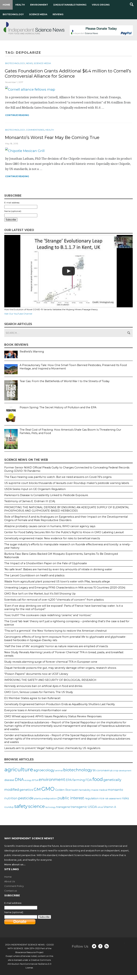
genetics (26, 789)
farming (78, 780)
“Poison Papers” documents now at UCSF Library (36, 674)
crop (115, 770)
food (97, 779)
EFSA (35, 780)
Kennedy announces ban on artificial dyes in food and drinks (43, 686)
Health (20, 4)
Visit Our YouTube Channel (18, 313)
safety (21, 806)
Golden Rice (63, 789)
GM (37, 789)
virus (100, 807)
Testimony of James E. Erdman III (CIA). (29, 501)
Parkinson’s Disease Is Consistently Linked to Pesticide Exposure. (46, 495)
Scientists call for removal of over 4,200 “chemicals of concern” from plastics (54, 599)
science (36, 806)
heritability (85, 790)
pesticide (26, 798)
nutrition (11, 798)
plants (37, 798)
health (74, 790)
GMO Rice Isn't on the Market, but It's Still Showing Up (40, 593)
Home (6, 4)
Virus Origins (101, 4)
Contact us (10, 890)
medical (103, 790)
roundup (9, 807)
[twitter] (94, 946)
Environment (39, 4)
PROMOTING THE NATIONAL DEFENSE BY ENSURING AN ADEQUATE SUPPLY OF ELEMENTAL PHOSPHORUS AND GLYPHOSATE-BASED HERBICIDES (66, 509)
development (125, 771)
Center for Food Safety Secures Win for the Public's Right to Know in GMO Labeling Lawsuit (64, 532)
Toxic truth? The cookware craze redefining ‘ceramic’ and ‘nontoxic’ (47, 615)
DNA (19, 779)
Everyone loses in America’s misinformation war (35, 710)
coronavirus (104, 770)
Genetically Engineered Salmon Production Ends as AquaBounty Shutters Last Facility (59, 704)
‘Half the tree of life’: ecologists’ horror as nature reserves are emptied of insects (56, 646)
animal (59, 770)
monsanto (115, 789)
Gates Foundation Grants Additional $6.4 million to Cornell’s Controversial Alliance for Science (68, 73)
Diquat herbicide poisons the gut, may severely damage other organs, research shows (60, 667)
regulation (92, 798)
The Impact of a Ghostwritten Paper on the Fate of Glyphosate (45, 563)
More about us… (14, 864)
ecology (28, 780)
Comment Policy (14, 886)
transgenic (79, 807)
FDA (88, 780)
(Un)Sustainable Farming (70, 4)
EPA (69, 780)
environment (52, 779)
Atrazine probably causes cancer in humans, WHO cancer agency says (49, 526)
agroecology (44, 770)
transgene (63, 807)
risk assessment (113, 798)
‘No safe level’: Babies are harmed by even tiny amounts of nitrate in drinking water (58, 569)
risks (125, 798)
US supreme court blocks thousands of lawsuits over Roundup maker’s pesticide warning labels (66, 483)
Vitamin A (109, 807)
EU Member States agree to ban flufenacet (32, 698)
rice (101, 798)
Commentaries (35, 129)
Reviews (58, 14)
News (29, 63)
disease (9, 780)
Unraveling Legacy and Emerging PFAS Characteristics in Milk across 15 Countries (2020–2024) (64, 587)
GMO (48, 789)
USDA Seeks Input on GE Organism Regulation (35, 489)
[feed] (106, 946)
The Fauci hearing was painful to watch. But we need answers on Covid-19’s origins (57, 477)
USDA (92, 807)
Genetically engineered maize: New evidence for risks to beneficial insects (52, 538)
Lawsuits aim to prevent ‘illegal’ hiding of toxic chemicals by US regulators (52, 748)
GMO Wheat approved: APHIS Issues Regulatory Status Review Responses (53, 716)
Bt (94, 770)
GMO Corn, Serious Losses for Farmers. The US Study (38, 692)
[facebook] (100, 946)
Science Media (38, 14)
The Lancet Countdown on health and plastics (34, 575)
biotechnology (77, 769)
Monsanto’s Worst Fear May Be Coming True (52, 137)
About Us (9, 881)
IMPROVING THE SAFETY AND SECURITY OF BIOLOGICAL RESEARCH (50, 680)
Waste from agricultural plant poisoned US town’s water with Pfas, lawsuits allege (57, 581)
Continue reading (17, 115)
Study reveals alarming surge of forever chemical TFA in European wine (50, 661)
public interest (70, 798)
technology (50, 807)
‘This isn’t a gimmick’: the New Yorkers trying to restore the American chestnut (55, 630)
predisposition (49, 798)
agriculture (18, 769)
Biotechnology (13, 14)
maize (94, 789)
